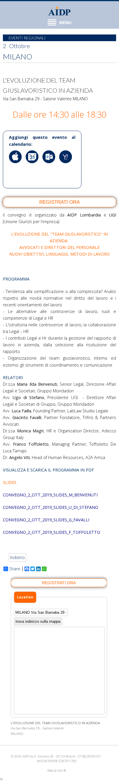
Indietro (17, 557)
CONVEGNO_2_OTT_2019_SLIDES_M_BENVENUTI (50, 495)
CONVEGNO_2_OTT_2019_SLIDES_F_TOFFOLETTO (51, 532)
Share (14, 569)
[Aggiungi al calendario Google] (33, 167)
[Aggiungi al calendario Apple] (17, 167)
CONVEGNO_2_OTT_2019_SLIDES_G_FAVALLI (46, 519)
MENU (65, 22)
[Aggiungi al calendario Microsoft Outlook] (50, 167)
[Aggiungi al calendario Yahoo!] (67, 167)
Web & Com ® (56, 771)
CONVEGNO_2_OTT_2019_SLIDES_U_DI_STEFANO (50, 507)
